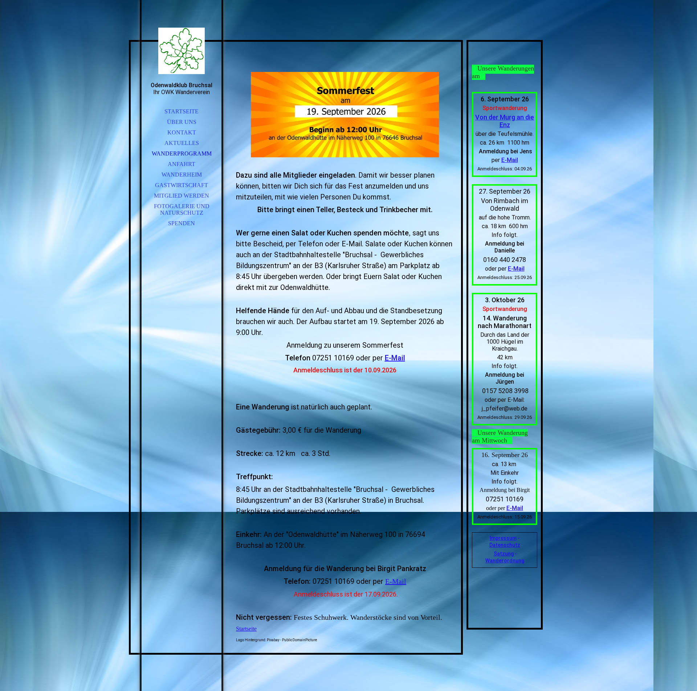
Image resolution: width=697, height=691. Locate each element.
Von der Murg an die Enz (504, 121)
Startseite (246, 629)
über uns (181, 122)
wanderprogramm (182, 153)
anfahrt (181, 164)
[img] (181, 51)
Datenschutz (504, 545)
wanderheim (182, 174)
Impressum (503, 538)
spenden (181, 223)
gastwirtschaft (181, 185)
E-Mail (395, 357)
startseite (181, 111)
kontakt (181, 132)
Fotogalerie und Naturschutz (181, 209)
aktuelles (181, 143)
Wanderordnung (504, 560)
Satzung (504, 554)
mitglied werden (181, 196)
